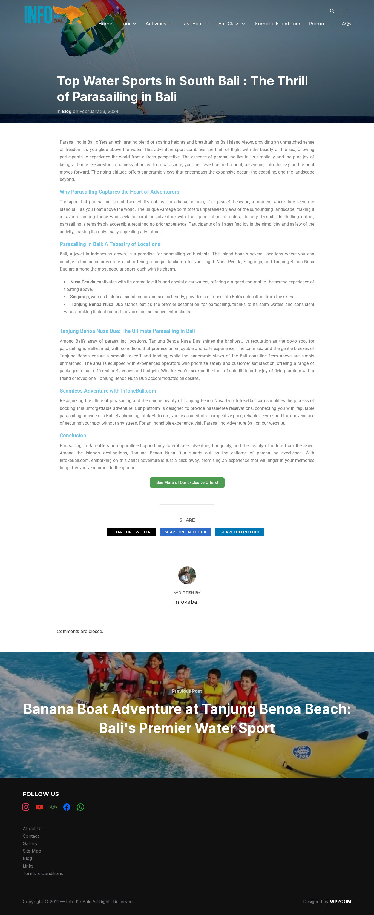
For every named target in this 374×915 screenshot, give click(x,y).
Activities (156, 23)
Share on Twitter (131, 532)
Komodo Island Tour (277, 23)
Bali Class (229, 23)
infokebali (187, 602)
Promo (316, 23)
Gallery (30, 843)
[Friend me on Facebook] (67, 806)
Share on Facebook (186, 532)
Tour (125, 23)
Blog (66, 111)
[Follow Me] (80, 806)
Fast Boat (192, 23)
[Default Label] (53, 806)
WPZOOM (340, 901)
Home (105, 23)
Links (28, 866)
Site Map (32, 851)
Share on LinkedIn (239, 532)
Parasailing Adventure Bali (229, 423)
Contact (31, 836)
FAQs (345, 23)
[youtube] (39, 806)
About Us (33, 828)
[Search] (332, 10)
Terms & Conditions (43, 873)
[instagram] (25, 806)
